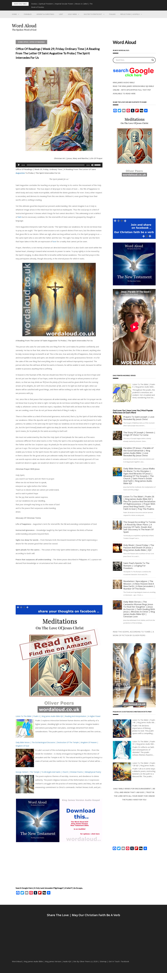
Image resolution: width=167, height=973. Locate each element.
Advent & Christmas (45, 14)
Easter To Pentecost (93, 14)
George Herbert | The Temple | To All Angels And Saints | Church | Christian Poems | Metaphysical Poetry (58, 772)
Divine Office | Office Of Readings (31, 42)
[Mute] (92, 165)
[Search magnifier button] (152, 60)
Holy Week (72, 14)
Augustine (20, 173)
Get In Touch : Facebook (119, 961)
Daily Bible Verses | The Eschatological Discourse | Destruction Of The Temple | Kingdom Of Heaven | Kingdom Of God (57, 744)
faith (20, 217)
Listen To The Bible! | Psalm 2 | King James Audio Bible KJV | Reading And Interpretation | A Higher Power (58, 716)
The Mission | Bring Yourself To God (46, 4)
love (54, 241)
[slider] (97, 165)
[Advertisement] (59, 584)
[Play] (19, 165)
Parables (28, 14)
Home (14, 14)
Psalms (112, 14)
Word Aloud (17, 961)
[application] (59, 165)
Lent (61, 14)
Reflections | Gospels (130, 14)
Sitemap (103, 961)
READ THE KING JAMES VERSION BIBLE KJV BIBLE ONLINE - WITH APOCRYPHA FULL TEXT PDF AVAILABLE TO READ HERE (133, 90)
